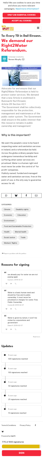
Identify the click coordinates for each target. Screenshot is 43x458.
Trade (23, 237)
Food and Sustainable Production (17, 226)
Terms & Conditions (8, 425)
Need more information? (27, 9)
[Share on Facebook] (26, 195)
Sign (21, 453)
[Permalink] (15, 283)
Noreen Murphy (15, 60)
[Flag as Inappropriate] (11, 283)
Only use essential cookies (21, 15)
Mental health (20, 232)
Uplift (13, 436)
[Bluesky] (2, 431)
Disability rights (22, 209)
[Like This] (6, 283)
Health (6, 232)
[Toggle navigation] (38, 28)
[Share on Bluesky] (16, 195)
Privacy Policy (25, 425)
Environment (9, 221)
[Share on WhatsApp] (6, 195)
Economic (8, 215)
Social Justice (9, 237)
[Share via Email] (36, 195)
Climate (7, 209)
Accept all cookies (21, 21)
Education (22, 215)
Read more (36, 337)
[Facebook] (35, 425)
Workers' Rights (10, 243)
